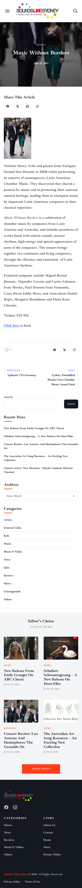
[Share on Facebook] (7, 106)
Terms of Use (32, 881)
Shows (41, 45)
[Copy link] (37, 106)
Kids (6, 535)
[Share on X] (17, 106)
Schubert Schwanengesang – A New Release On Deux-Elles (38, 436)
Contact (48, 832)
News (7, 559)
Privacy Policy (52, 854)
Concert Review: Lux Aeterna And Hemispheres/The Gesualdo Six (21, 740)
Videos (8, 599)
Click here (12, 325)
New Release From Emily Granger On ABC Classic (34, 428)
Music (7, 543)
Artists (8, 519)
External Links (12, 527)
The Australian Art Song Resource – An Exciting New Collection (60, 740)
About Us (49, 825)
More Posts (41, 768)
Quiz (6, 567)
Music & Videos (13, 551)
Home (47, 840)
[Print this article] (27, 106)
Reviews (9, 575)
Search (8, 397)
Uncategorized (12, 591)
